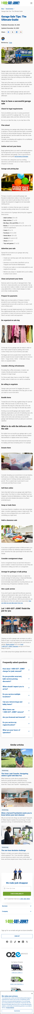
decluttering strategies (21, 156)
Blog (2, 8)
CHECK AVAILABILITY (17, 893)
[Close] (32, 993)
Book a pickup (10, 644)
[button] (31, 3)
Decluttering (9, 8)
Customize (17, 1011)
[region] (17, 1002)
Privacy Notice (10, 1007)
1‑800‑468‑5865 (24, 899)
